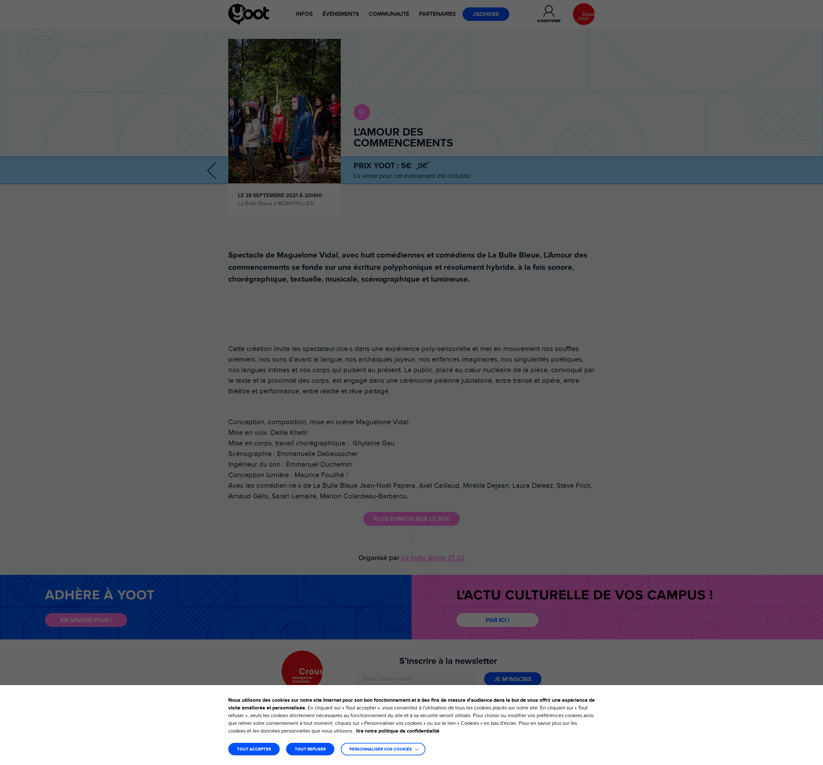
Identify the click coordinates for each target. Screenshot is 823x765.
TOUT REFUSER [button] (310, 749)
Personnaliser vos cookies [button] (380, 749)
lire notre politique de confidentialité (397, 731)
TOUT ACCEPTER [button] (254, 749)
